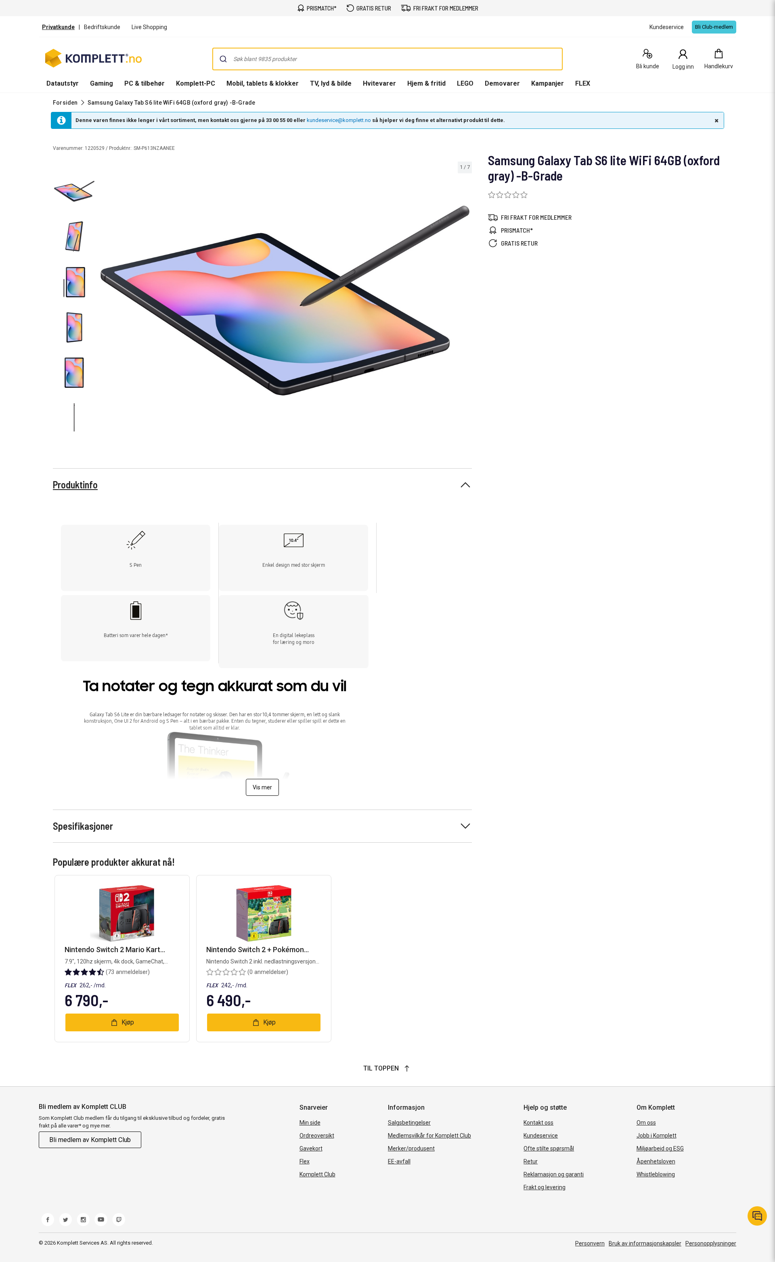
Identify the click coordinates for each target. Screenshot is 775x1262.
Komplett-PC (195, 83)
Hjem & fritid (426, 83)
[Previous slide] (105, 301)
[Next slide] (464, 301)
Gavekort (311, 1148)
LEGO (465, 83)
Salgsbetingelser (409, 1122)
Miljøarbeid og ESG (660, 1148)
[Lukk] (716, 120)
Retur (531, 1161)
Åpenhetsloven (656, 1161)
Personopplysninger (710, 1243)
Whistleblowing (656, 1174)
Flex (305, 1161)
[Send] (223, 59)
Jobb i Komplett (657, 1135)
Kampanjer (547, 83)
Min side (310, 1122)
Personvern (590, 1243)
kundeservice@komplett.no (339, 120)
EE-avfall (399, 1161)
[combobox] (387, 59)
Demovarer (502, 83)
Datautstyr (62, 83)
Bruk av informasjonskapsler (645, 1243)
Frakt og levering (545, 1187)
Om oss (646, 1122)
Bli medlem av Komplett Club (90, 1140)
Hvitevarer (379, 83)
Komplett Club (317, 1174)
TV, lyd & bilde (331, 83)
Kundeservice (541, 1135)
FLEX (582, 83)
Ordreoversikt (317, 1135)
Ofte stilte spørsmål (549, 1148)
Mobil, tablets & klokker (262, 83)
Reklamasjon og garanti (554, 1174)
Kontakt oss (538, 1122)
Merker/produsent (411, 1148)
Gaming (101, 83)
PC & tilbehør (144, 83)
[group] (285, 301)
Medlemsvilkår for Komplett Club (429, 1135)
